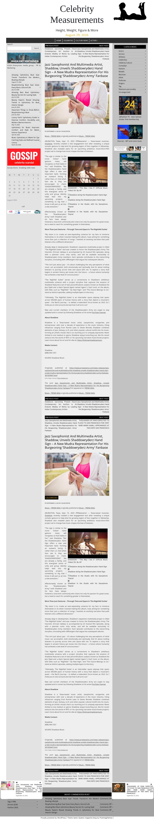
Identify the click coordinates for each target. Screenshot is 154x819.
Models (121, 71)
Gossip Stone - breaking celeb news (21, 168)
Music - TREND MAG (53, 136)
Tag (120, 86)
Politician (122, 80)
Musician (122, 74)
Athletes (122, 57)
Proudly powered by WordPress (53, 818)
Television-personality (127, 89)
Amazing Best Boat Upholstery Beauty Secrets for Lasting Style (69, 807)
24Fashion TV (124, 117)
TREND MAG (89, 388)
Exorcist (121, 141)
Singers (122, 83)
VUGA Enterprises (14, 65)
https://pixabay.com (63, 378)
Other (121, 77)
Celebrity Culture (125, 63)
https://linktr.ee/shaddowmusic (89, 340)
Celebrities (68, 40)
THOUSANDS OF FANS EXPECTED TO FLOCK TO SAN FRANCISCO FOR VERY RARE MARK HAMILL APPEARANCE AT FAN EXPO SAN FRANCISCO (140, 789)
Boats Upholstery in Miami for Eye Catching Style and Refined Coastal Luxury (25, 140)
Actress (122, 54)
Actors (93, 40)
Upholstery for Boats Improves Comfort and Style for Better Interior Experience (25, 130)
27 (24, 192)
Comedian (123, 66)
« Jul (23, 206)
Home (58, 40)
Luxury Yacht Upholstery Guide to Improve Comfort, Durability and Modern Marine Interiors (25, 120)
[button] (88, 171)
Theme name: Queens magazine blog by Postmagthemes (89, 818)
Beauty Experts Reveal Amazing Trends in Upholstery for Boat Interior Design (25, 102)
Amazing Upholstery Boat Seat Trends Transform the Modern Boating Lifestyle (25, 77)
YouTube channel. (99, 312)
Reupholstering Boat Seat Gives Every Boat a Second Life (67, 804)
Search (10, 44)
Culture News (82, 40)
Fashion (122, 68)
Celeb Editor (65, 131)
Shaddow (48, 144)
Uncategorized (124, 92)
